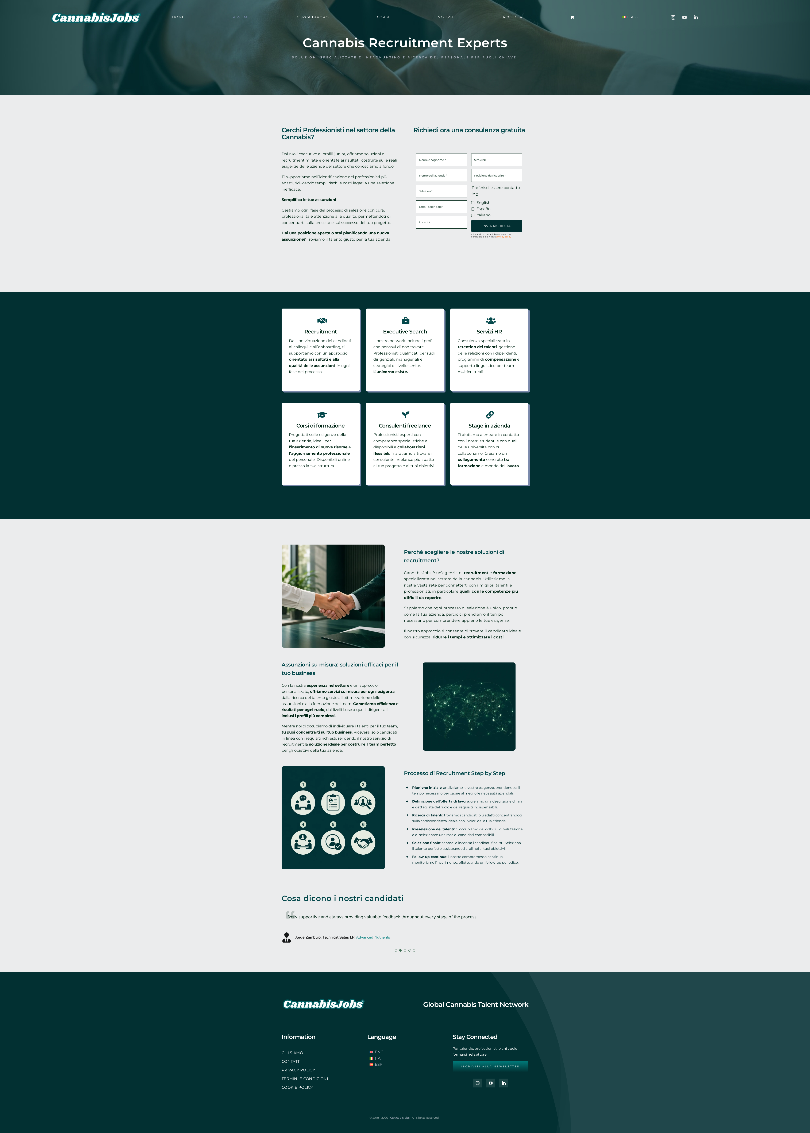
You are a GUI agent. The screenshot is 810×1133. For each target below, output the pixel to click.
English (483, 202)
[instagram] (673, 17)
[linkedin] (695, 17)
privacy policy (503, 236)
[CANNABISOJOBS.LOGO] (96, 5)
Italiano (483, 215)
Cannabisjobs (399, 1117)
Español (483, 208)
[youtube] (684, 17)
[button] (396, 950)
